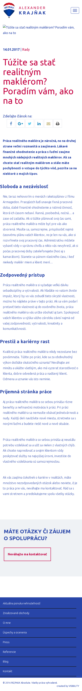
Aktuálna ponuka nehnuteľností (21, 603)
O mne (7, 622)
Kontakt (7, 671)
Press (6, 642)
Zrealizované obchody (16, 613)
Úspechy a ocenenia (15, 632)
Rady (26, 49)
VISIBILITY (74, 686)
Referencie (9, 651)
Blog (5, 661)
